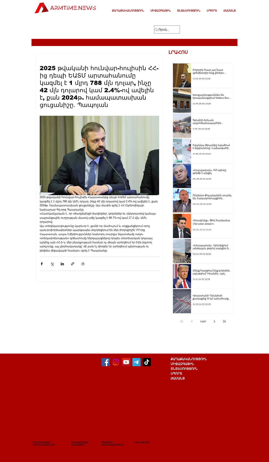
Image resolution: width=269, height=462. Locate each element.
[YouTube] (126, 362)
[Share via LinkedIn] (62, 264)
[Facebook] (106, 362)
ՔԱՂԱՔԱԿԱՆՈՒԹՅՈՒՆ (189, 359)
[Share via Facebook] (42, 264)
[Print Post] (83, 264)
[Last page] (224, 321)
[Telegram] (136, 362)
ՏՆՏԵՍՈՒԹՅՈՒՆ (184, 368)
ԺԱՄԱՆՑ (178, 378)
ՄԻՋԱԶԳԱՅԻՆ (182, 364)
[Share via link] (73, 264)
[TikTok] (147, 362)
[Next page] (214, 321)
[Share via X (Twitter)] (52, 264)
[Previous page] (191, 321)
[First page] (181, 321)
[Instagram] (116, 362)
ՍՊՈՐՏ (176, 373)
